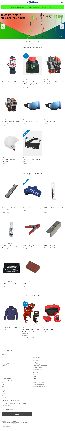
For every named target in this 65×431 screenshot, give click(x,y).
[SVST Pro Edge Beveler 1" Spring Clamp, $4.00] (32, 229)
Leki (3, 386)
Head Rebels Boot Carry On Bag (32, 160)
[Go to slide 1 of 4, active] (27, 337)
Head (3, 391)
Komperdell (5, 390)
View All (4, 399)
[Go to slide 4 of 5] (35, 41)
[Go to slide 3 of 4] (33, 337)
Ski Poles (35, 371)
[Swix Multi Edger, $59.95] (52, 313)
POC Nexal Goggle (50, 121)
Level (3, 395)
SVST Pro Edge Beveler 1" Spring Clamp (31, 247)
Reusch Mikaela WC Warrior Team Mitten (11, 83)
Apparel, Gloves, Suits (39, 367)
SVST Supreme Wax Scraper (11, 284)
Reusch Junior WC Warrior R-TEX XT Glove (53, 83)
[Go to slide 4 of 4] (35, 337)
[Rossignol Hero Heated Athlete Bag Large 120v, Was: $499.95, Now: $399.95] (32, 65)
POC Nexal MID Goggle (30, 121)
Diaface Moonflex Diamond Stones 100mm (11, 209)
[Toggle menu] (2, 2)
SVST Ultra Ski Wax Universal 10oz (53, 209)
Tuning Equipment (38, 373)
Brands (4, 362)
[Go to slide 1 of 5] (27, 41)
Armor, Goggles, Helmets (40, 365)
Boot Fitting (36, 364)
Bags (34, 362)
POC (3, 384)
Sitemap (4, 365)
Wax (34, 374)
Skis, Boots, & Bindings (39, 369)
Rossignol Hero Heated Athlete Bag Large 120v (30, 83)
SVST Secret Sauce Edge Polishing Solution (10, 247)
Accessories (36, 360)
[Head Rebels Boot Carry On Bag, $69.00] (32, 143)
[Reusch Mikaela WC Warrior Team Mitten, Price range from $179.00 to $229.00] (11, 65)
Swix (3, 382)
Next (62, 26)
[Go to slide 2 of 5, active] (29, 41)
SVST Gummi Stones (29, 284)
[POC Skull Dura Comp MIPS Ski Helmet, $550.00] (11, 143)
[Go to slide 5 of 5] (38, 41)
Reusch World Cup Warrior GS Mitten (10, 122)
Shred (3, 393)
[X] (6, 354)
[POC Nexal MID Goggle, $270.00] (32, 105)
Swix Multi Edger (48, 329)
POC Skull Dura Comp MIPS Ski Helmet (11, 160)
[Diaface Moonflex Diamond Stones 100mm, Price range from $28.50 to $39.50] (11, 191)
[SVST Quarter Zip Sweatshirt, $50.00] (11, 313)
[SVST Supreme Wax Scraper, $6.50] (11, 267)
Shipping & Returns (7, 364)
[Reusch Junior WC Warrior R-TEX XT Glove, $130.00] (53, 65)
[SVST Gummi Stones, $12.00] (32, 267)
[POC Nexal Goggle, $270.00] (53, 105)
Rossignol (4, 397)
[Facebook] (3, 354)
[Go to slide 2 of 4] (30, 337)
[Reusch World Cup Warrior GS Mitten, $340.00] (11, 105)
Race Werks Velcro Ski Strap (32, 208)
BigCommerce (10, 425)
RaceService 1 (5, 388)
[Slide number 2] (32, 26)
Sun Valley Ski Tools (7, 381)
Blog (3, 360)
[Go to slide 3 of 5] (32, 41)
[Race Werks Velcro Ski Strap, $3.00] (32, 191)
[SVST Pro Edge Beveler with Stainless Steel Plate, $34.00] (53, 229)
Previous (3, 26)
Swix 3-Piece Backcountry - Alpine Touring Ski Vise (31, 330)
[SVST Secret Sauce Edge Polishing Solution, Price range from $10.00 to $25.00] (11, 229)
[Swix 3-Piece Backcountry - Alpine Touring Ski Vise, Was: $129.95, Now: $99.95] (32, 313)
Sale (34, 376)
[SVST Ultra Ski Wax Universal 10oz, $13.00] (53, 191)
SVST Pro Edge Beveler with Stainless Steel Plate (53, 247)
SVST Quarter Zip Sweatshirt (11, 327)
